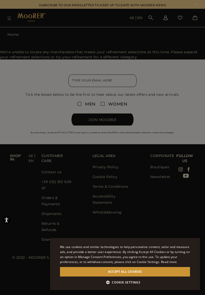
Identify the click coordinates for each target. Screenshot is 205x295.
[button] (125, 282)
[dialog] (102, 147)
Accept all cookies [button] (125, 272)
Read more (169, 262)
